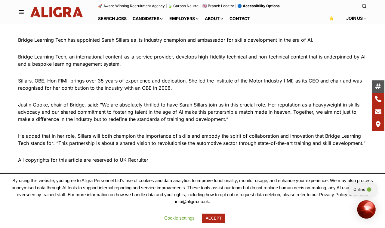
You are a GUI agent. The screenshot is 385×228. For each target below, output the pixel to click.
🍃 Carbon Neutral (183, 6)
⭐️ (331, 18)
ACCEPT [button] (214, 218)
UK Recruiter (134, 160)
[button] (21, 12)
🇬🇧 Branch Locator (218, 6)
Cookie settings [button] (179, 217)
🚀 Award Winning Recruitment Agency (131, 6)
